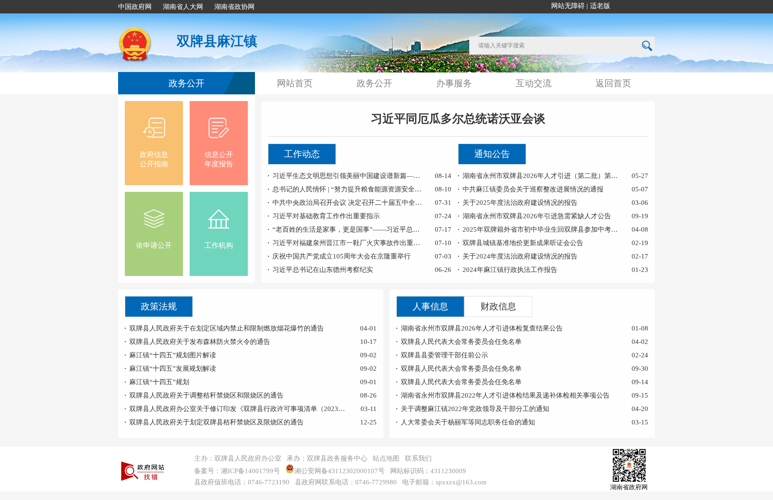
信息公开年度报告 (218, 159)
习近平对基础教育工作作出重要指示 (326, 216)
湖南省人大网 (183, 6)
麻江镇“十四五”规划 (159, 382)
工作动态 (302, 154)
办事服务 (454, 83)
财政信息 (498, 306)
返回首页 (613, 83)
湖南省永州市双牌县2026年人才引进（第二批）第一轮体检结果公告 (542, 175)
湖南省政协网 (234, 6)
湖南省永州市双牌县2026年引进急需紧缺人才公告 (537, 216)
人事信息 (430, 306)
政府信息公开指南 (154, 159)
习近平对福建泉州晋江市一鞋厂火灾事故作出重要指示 (348, 242)
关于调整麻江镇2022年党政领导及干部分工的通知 (475, 408)
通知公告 (492, 154)
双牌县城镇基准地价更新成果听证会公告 (523, 242)
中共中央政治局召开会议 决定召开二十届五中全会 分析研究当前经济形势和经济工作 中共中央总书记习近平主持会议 (348, 202)
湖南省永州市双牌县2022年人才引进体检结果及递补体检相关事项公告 (505, 395)
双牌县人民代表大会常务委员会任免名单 (461, 341)
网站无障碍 (568, 5)
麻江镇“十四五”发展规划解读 (172, 368)
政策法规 (159, 306)
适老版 (600, 5)
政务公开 (186, 83)
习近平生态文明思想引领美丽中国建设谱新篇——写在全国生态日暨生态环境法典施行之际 (348, 175)
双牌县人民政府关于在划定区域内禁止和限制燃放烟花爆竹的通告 (226, 328)
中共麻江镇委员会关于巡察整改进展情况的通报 (533, 189)
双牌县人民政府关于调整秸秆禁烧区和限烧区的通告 (206, 395)
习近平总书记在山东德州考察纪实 (322, 269)
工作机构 (218, 245)
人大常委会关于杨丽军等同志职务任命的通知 (468, 422)
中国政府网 (135, 6)
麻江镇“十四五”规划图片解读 (172, 355)
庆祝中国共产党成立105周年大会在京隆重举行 (341, 256)
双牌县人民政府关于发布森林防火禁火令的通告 (199, 341)
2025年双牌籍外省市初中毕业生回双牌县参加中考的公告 (542, 229)
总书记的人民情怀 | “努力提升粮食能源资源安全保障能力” (348, 189)
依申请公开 (154, 245)
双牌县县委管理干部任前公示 (444, 355)
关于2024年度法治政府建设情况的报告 (520, 256)
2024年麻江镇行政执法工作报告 (510, 269)
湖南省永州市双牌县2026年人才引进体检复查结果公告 (482, 328)
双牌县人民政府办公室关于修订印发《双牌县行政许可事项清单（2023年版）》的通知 (239, 408)
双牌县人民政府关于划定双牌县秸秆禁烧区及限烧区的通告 (216, 422)
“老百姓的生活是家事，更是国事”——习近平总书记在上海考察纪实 (348, 229)
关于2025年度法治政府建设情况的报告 (520, 202)
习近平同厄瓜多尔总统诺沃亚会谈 (458, 118)
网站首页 (295, 83)
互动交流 (534, 83)
